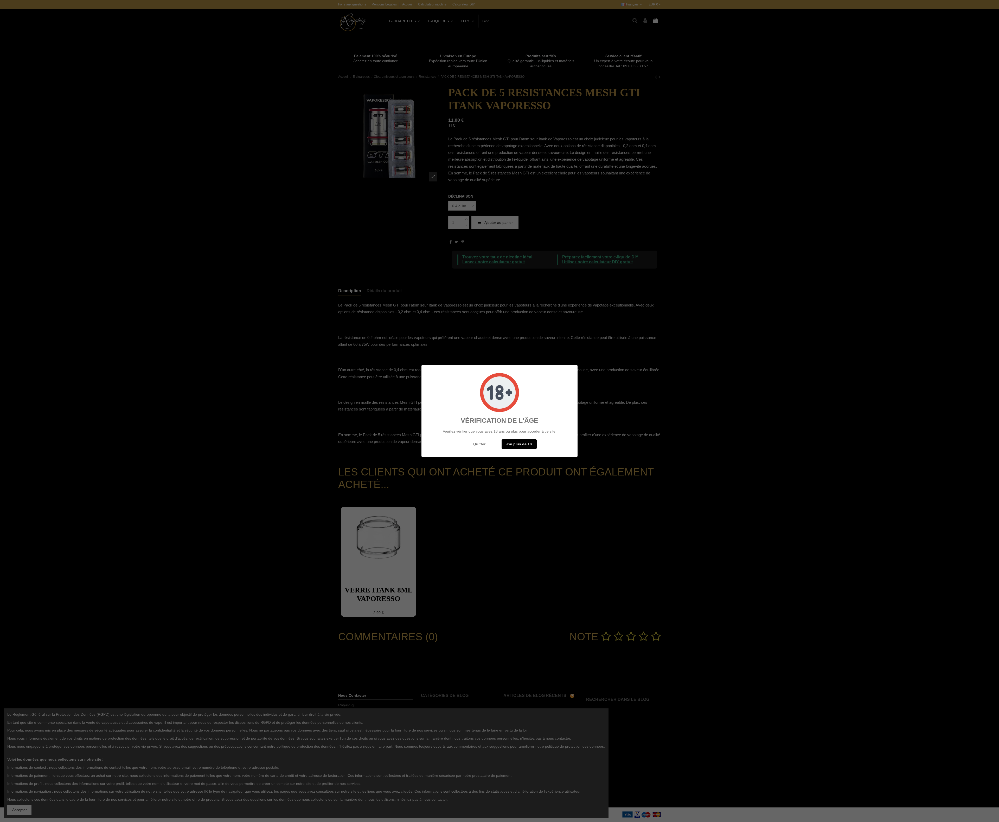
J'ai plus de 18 (519, 444)
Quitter (479, 444)
